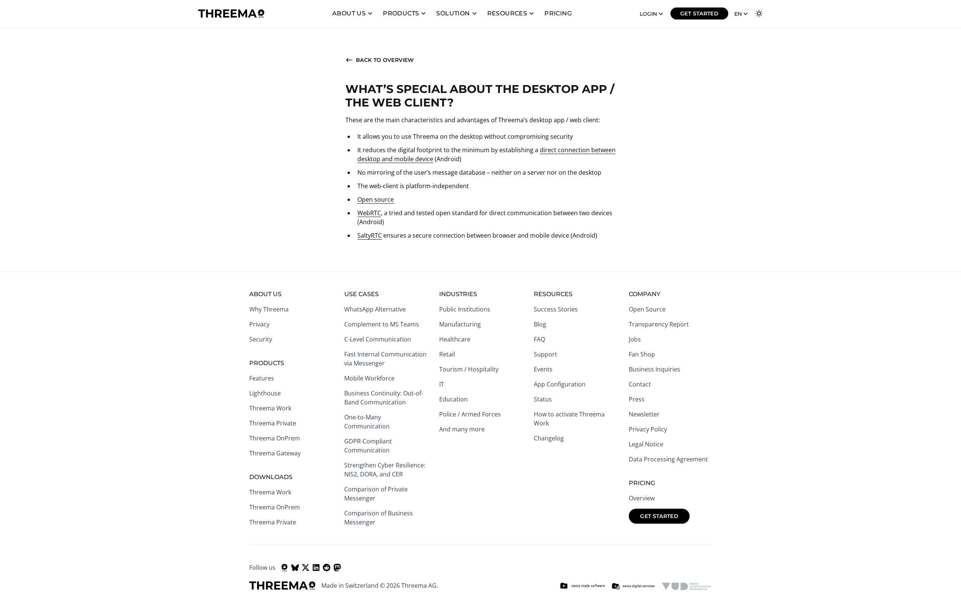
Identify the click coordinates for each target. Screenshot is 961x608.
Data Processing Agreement (668, 459)
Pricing (558, 13)
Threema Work (270, 408)
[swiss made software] (582, 586)
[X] (305, 567)
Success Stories (556, 309)
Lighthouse (265, 393)
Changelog (549, 438)
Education (453, 399)
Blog (540, 324)
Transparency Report (659, 324)
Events (543, 369)
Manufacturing (460, 324)
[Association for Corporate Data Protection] (687, 586)
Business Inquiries (654, 369)
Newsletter (644, 414)
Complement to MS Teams (381, 324)
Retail (447, 354)
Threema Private (272, 423)
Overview (642, 498)
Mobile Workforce (369, 378)
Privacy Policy (648, 429)
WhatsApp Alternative (375, 309)
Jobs (635, 339)
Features (261, 378)
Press (637, 399)
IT (441, 384)
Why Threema (269, 309)
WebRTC (369, 213)
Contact (640, 384)
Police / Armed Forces (470, 414)
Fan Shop (642, 354)
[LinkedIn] (316, 567)
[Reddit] (326, 567)
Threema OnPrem (274, 438)
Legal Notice (646, 444)
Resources (507, 13)
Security (260, 339)
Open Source (647, 309)
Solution (453, 13)
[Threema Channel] (284, 567)
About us (349, 13)
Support (545, 354)
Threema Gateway (275, 453)
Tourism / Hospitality (469, 369)
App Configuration (560, 384)
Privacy (259, 324)
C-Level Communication (377, 339)
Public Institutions (464, 309)
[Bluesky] (295, 567)
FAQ (539, 339)
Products (401, 13)
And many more (462, 429)
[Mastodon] (337, 567)
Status (543, 399)
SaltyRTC (369, 235)
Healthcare (454, 339)
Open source (375, 199)
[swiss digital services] (633, 586)
